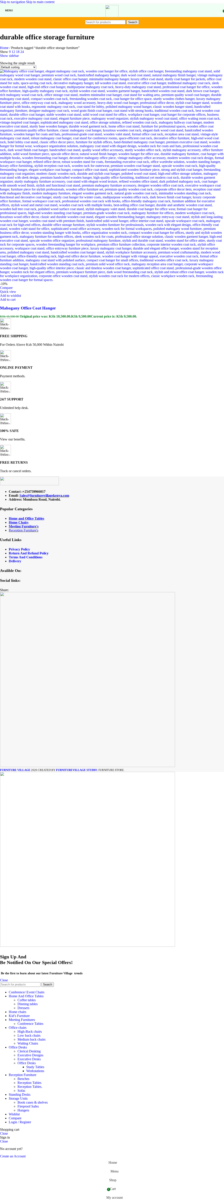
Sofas (21, 1090)
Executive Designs (30, 1055)
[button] (8, 299)
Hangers (23, 1110)
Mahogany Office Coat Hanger (28, 308)
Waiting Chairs (28, 1043)
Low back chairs (29, 1035)
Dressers (23, 1008)
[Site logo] (112, 17)
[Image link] (29, 484)
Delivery (15, 561)
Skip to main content (40, 2)
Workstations (35, 1071)
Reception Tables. (30, 1086)
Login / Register (20, 1122)
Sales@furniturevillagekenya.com (44, 495)
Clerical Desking (29, 1051)
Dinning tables (28, 1004)
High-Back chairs (30, 1031)
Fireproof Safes (28, 1106)
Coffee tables (27, 1000)
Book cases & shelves (33, 1102)
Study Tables (35, 1067)
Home (4, 48)
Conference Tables (30, 1024)
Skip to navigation (13, 2)
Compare (15, 1118)
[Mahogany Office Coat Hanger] (112, 280)
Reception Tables (29, 1083)
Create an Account (13, 1156)
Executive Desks (29, 1059)
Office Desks (27, 1063)
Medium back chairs (32, 1039)
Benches (23, 1079)
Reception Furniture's (23, 530)
